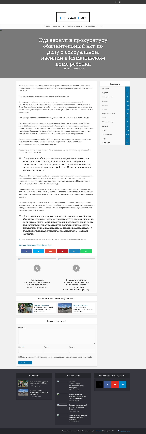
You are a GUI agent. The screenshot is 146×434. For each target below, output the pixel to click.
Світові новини (91, 26)
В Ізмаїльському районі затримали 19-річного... (39, 383)
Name (21, 347)
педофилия (42, 245)
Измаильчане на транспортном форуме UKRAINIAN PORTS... (77, 396)
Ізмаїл (56, 26)
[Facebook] (107, 384)
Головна (47, 26)
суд (50, 245)
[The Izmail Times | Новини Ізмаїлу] (73, 17)
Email (46, 347)
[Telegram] (122, 384)
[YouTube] (115, 384)
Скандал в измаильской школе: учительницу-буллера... (78, 407)
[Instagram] (99, 384)
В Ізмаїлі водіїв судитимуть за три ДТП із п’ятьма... (83, 309)
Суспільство (45, 305)
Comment (22, 327)
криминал (32, 245)
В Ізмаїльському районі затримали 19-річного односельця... (43, 309)
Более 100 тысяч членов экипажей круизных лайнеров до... (78, 418)
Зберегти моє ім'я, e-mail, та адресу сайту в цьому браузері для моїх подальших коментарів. (56, 357)
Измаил (23, 245)
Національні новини (71, 26)
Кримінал (37, 305)
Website (72, 347)
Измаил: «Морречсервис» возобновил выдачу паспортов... (76, 385)
